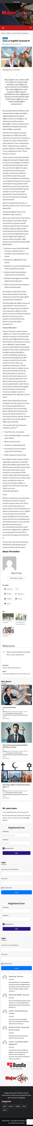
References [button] (9, 645)
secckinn (11, 1042)
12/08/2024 (6, 758)
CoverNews (12, 1123)
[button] (3, 27)
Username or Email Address (10, 869)
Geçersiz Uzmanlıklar (9, 707)
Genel (24, 1106)
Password (5, 839)
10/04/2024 (6, 798)
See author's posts (16, 578)
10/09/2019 (15, 44)
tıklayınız (22, 1097)
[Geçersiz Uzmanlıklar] (16, 695)
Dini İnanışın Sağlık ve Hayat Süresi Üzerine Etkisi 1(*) (21, 622)
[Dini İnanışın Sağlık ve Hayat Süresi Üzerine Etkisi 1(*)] (21, 616)
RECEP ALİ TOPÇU (14, 1027)
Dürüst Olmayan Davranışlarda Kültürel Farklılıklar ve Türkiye (15, 746)
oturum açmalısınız (23, 812)
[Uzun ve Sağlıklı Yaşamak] (8, 616)
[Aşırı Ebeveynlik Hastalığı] (8, 630)
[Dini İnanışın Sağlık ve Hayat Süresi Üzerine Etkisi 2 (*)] (16, 772)
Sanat (5, 1110)
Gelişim (5, 38)
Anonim (11, 1011)
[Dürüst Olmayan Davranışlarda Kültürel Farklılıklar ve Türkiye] (16, 732)
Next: (16, 672)
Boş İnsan (20, 976)
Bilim (4, 1106)
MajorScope (7, 44)
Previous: (12, 666)
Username (5, 831)
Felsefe (11, 1106)
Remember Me (9, 848)
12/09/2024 (6, 718)
